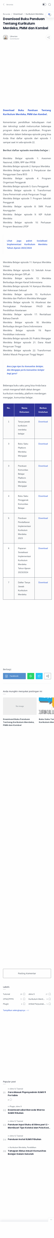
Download (43, 421)
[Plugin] (12, 1106)
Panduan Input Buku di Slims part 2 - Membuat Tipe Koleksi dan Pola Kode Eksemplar (29, 1126)
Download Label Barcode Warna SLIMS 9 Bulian (26, 1111)
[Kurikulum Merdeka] (18, 1147)
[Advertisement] (27, 74)
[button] (8, 4)
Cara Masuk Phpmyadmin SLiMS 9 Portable (27, 1094)
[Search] (49, 4)
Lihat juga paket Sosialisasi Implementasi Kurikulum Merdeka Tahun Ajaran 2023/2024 (27, 244)
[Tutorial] (19, 1088)
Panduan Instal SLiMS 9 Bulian (24, 1139)
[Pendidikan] (31, 1147)
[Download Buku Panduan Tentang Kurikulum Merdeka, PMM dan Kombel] (20, 706)
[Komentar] (10, 1099)
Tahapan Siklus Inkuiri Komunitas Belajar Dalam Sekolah (27, 1152)
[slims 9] (13, 1088)
